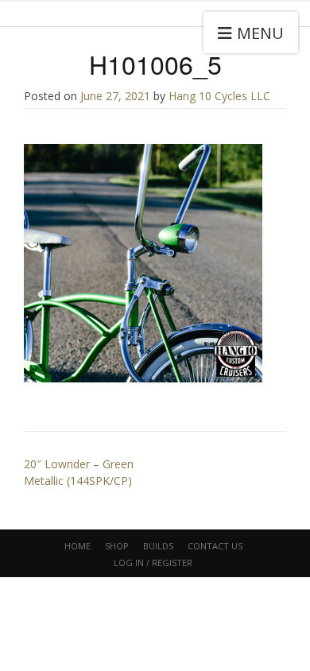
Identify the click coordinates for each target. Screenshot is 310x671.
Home (77, 546)
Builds (158, 546)
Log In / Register (153, 562)
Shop (117, 546)
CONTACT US (215, 546)
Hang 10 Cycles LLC (219, 95)
